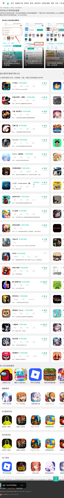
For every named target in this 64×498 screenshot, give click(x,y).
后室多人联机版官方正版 (10, 427)
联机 (27, 86)
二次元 (28, 157)
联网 (21, 86)
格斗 (34, 186)
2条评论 (45, 269)
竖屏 (27, 200)
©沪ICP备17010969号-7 (25, 491)
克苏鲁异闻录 (16, 168)
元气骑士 (15, 83)
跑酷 (15, 100)
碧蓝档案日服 (36, 404)
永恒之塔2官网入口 (42, 479)
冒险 (34, 86)
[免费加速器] (23, 83)
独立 (21, 114)
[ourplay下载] (7, 3)
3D (27, 143)
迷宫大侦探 (15, 267)
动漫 (34, 327)
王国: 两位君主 (17, 111)
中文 (15, 86)
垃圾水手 (15, 239)
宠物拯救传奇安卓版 (51, 427)
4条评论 (45, 212)
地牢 (23, 299)
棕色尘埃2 (35, 473)
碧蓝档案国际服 (50, 473)
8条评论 (45, 253)
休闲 (21, 200)
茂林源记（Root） (18, 310)
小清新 (36, 256)
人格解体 (15, 324)
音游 (15, 157)
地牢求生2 (15, 296)
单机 (15, 129)
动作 (34, 100)
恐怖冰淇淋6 (16, 225)
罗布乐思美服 (35, 383)
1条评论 (45, 198)
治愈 (35, 157)
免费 (21, 157)
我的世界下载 (8, 479)
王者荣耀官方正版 (32, 479)
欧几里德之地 (16, 282)
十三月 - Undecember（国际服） (22, 183)
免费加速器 (6, 7)
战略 (27, 114)
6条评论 (45, 326)
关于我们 (3, 488)
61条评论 (44, 113)
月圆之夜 (15, 125)
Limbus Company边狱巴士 (25, 473)
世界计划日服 (7, 404)
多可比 (14, 253)
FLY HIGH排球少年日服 (24, 404)
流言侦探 (15, 338)
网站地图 (19, 488)
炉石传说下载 (24, 479)
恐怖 (15, 228)
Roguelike (31, 299)
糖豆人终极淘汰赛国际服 (23, 383)
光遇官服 (49, 479)
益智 (27, 271)
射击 (33, 143)
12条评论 (44, 127)
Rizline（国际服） (18, 154)
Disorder (15, 140)
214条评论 (44, 85)
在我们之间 (6, 383)
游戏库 (12, 7)
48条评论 (44, 99)
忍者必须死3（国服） (19, 97)
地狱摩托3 (15, 353)
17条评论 (44, 156)
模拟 (15, 114)
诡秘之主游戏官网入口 (23, 427)
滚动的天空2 (16, 196)
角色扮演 (28, 171)
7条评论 (45, 170)
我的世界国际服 (49, 383)
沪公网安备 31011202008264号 (10, 494)
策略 (27, 129)
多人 (21, 143)
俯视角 (34, 356)
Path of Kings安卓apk (38, 427)
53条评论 (44, 141)
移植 (36, 171)
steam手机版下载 (16, 479)
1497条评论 (44, 184)
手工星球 (15, 211)
